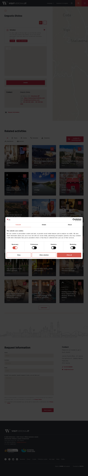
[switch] (34, 247)
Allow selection (44, 255)
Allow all (69, 255)
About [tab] (70, 224)
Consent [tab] (18, 224)
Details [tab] (44, 224)
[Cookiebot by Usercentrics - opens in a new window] (73, 219)
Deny (18, 255)
